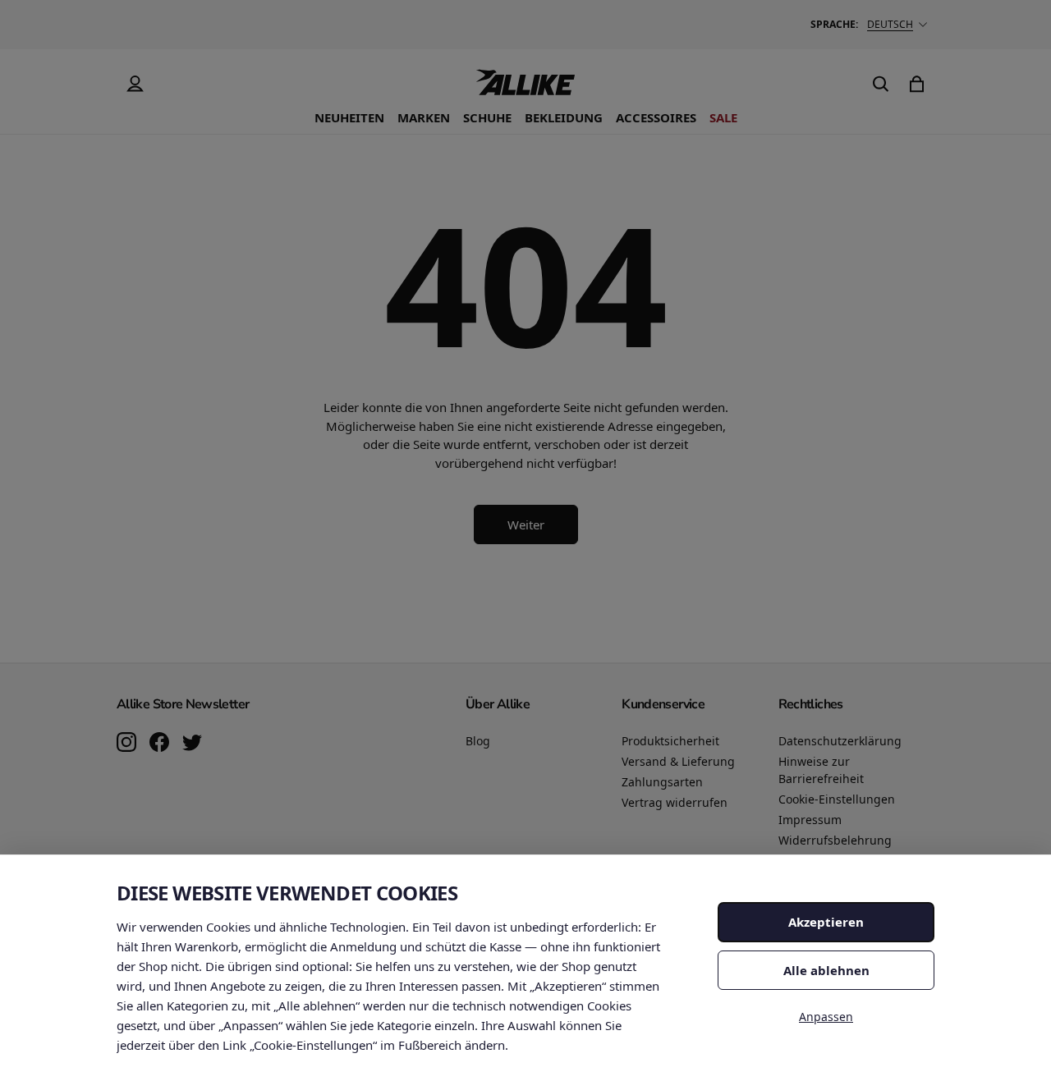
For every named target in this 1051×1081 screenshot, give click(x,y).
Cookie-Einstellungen (836, 799)
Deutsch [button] (890, 24)
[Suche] (880, 84)
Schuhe (487, 117)
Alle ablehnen (826, 970)
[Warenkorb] (916, 84)
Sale (723, 117)
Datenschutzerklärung (840, 741)
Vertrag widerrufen (674, 802)
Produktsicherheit (670, 741)
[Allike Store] (525, 88)
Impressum (810, 819)
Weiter (525, 524)
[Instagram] (126, 743)
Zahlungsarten (662, 782)
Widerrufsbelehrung (835, 840)
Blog (478, 741)
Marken (423, 117)
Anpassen (826, 1016)
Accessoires (656, 117)
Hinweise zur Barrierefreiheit (821, 769)
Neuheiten (349, 117)
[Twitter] (192, 743)
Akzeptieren (826, 922)
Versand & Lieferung (678, 761)
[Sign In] (135, 84)
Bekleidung (564, 117)
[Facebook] (159, 743)
